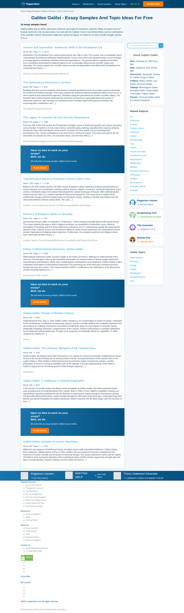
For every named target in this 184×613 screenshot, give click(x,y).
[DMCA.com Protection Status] (27, 558)
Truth (89, 240)
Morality (76, 240)
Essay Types (120, 4)
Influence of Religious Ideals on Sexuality (48, 214)
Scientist (48, 109)
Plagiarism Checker (34, 488)
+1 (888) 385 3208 (34, 551)
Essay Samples (104, 4)
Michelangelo (67, 205)
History (26, 339)
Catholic (27, 240)
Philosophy (66, 141)
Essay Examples (33, 11)
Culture (29, 109)
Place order (40, 168)
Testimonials (31, 531)
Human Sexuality (65, 240)
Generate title (147, 229)
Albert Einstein (136, 258)
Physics (52, 11)
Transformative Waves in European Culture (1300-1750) (56, 178)
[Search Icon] (161, 45)
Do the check (146, 205)
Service (75, 4)
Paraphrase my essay (150, 217)
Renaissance (38, 109)
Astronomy (28, 141)
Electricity (134, 261)
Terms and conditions (43, 609)
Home (23, 11)
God (56, 240)
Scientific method (40, 275)
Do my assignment (34, 494)
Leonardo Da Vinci (53, 141)
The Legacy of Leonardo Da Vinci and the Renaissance (56, 117)
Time (132, 281)
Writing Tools (88, 4)
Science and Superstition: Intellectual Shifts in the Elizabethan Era (62, 47)
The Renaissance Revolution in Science (47, 82)
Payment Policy (33, 537)
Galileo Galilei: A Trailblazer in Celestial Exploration (53, 380)
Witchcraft (64, 74)
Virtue (94, 240)
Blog (28, 517)
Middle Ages (78, 205)
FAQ (28, 534)
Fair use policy (59, 609)
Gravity (133, 269)
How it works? (32, 528)
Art (24, 109)
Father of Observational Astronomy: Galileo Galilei (53, 249)
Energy (133, 265)
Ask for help (146, 242)
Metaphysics (135, 273)
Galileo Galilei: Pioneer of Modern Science (48, 313)
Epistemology (39, 141)
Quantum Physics (138, 277)
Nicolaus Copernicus (32, 74)
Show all (24, 38)
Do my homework (33, 485)
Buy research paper (34, 506)
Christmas (49, 240)
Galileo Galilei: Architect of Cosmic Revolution (50, 441)
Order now (153, 4)
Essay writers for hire (35, 503)
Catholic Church (30, 205)
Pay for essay (32, 491)
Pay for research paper (36, 497)
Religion (45, 74)
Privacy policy (27, 609)
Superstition (54, 74)
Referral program (33, 540)
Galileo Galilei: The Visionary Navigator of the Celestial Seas (59, 348)
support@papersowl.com (37, 548)
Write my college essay (36, 500)
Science (44, 11)
